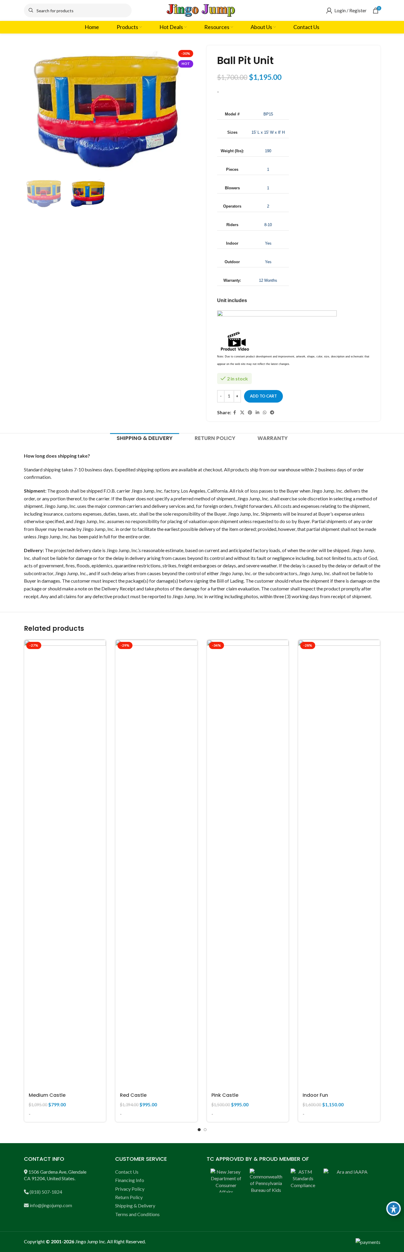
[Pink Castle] (248, 864)
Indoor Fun (315, 1095)
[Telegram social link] (272, 413)
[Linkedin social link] (257, 413)
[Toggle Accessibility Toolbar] (393, 1208)
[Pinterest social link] (250, 413)
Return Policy (129, 1197)
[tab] (144, 438)
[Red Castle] (156, 864)
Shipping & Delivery (135, 1205)
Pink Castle (224, 1095)
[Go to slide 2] (205, 1129)
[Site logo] (202, 10)
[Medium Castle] (65, 864)
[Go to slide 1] (199, 1129)
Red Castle (133, 1095)
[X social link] (242, 413)
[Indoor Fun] (339, 864)
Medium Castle (47, 1095)
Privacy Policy (129, 1189)
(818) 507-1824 (46, 1192)
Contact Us (126, 1172)
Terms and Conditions (137, 1214)
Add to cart (263, 396)
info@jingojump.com (51, 1205)
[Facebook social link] (234, 413)
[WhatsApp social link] (264, 413)
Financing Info (129, 1180)
